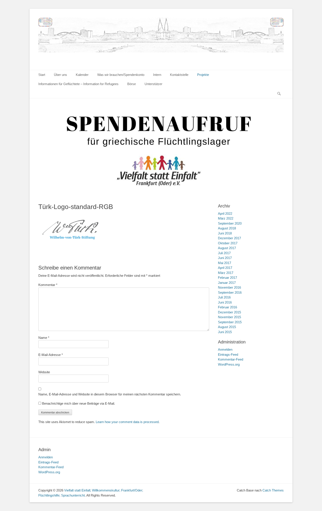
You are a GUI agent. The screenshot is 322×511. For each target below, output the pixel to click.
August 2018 (227, 228)
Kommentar (47, 285)
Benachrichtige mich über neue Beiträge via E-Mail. (78, 403)
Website (44, 372)
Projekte (203, 75)
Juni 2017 (225, 258)
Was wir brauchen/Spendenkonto (120, 75)
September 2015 (230, 322)
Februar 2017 (227, 277)
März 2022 (225, 218)
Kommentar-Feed (230, 359)
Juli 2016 (224, 297)
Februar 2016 (227, 307)
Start (41, 75)
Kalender (82, 75)
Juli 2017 (224, 253)
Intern (157, 75)
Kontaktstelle (179, 75)
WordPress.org (229, 364)
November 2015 (229, 317)
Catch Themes (273, 490)
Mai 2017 (224, 263)
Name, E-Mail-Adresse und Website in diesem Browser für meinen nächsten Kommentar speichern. (109, 394)
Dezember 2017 (229, 238)
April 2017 (225, 268)
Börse (131, 84)
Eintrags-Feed (228, 354)
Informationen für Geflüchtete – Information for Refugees (78, 84)
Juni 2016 (225, 302)
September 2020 (230, 223)
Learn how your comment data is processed (127, 422)
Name (43, 337)
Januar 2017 (227, 282)
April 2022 (225, 213)
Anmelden (225, 349)
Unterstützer (153, 84)
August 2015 (227, 327)
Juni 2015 (225, 332)
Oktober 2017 (227, 243)
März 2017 (225, 273)
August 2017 (227, 248)
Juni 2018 (225, 233)
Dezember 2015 (229, 312)
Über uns (60, 75)
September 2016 (230, 292)
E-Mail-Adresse (50, 355)
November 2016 (229, 287)
